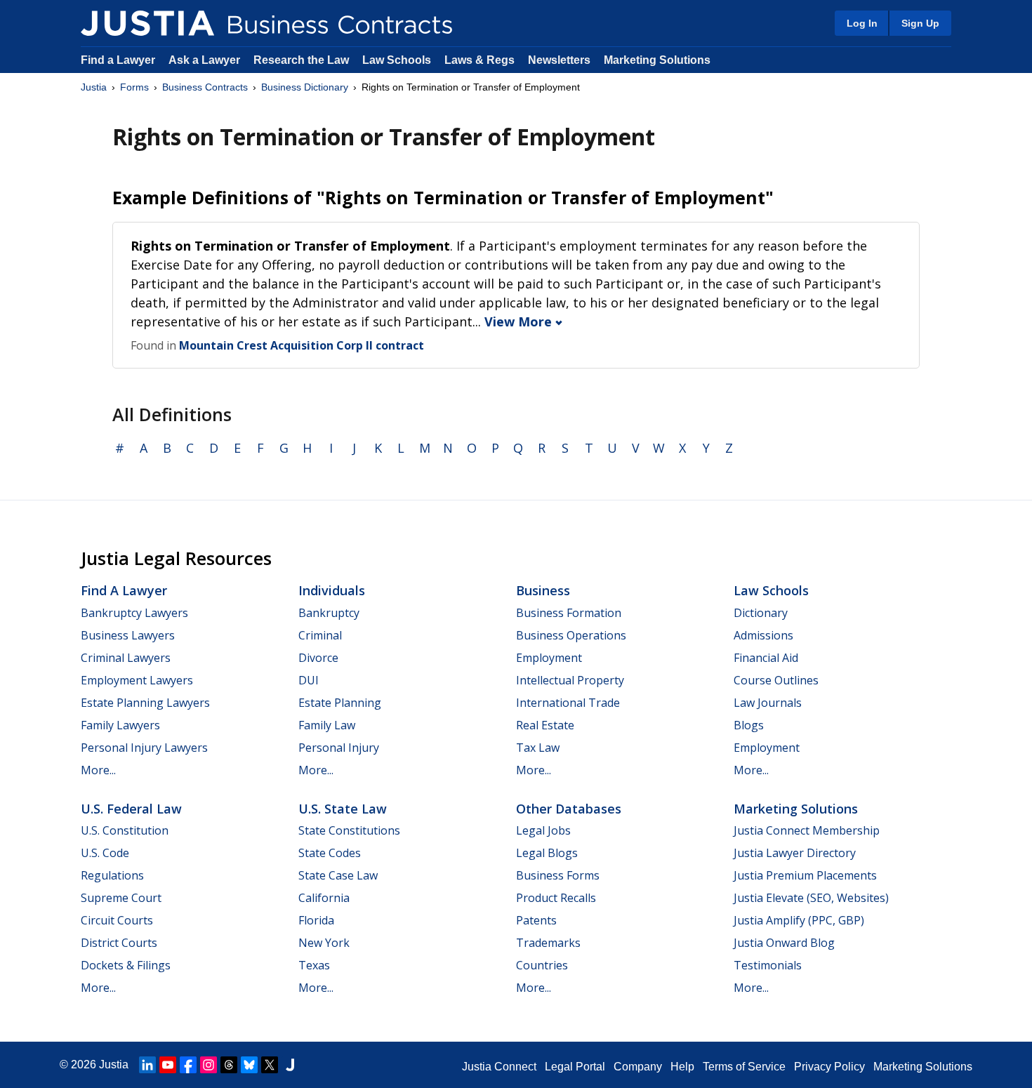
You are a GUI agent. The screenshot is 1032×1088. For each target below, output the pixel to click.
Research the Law (301, 60)
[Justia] (147, 23)
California (324, 897)
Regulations (112, 875)
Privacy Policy (829, 1067)
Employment (549, 657)
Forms (134, 87)
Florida (316, 920)
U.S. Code (105, 853)
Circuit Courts (117, 920)
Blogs (749, 725)
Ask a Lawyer (205, 60)
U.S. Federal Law (131, 808)
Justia (94, 87)
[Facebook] (188, 1064)
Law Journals (768, 702)
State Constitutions (349, 830)
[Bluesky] (249, 1064)
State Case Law (338, 875)
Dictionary (761, 613)
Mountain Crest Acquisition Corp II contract (301, 345)
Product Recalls (556, 897)
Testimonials (768, 965)
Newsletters (559, 60)
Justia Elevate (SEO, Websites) (811, 897)
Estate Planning (339, 702)
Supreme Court (121, 897)
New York (324, 942)
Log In (862, 23)
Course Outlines (776, 680)
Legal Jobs (543, 830)
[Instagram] (208, 1064)
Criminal (320, 635)
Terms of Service (744, 1067)
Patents (536, 920)
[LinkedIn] (147, 1064)
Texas (314, 965)
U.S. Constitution (124, 830)
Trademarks (548, 942)
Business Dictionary (304, 87)
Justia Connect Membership (807, 830)
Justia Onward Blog (784, 942)
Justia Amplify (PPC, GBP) (799, 920)
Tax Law (538, 747)
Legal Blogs (547, 853)
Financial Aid (766, 657)
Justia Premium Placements (805, 875)
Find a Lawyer (118, 60)
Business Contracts (205, 87)
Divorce (318, 657)
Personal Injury (338, 747)
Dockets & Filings (126, 965)
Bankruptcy (328, 613)
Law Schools (396, 60)
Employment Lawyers (137, 680)
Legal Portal (575, 1067)
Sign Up (920, 23)
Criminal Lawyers (126, 657)
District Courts (119, 942)
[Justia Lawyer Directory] (290, 1064)
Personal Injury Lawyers (144, 747)
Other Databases (568, 808)
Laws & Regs (479, 60)
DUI (308, 680)
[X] (269, 1064)
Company (638, 1067)
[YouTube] (167, 1064)
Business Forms (558, 875)
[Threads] (228, 1064)
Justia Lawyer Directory (795, 853)
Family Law (326, 725)
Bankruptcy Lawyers (134, 613)
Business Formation (568, 613)
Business (543, 590)
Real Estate (545, 725)
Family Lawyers (120, 725)
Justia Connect (499, 1067)
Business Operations (571, 635)
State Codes (329, 853)
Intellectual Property (570, 680)
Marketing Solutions (657, 60)
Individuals (331, 590)
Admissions (763, 635)
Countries (542, 965)
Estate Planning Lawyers (145, 702)
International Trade (568, 702)
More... (98, 770)
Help (682, 1067)
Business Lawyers (128, 635)
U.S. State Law (342, 808)
